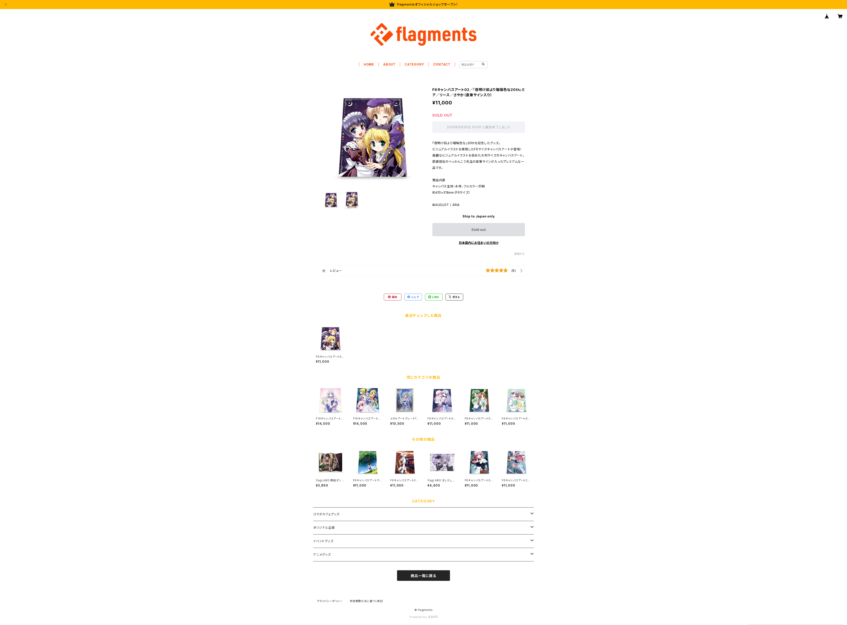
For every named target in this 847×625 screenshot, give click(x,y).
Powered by (418, 617)
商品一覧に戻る (423, 576)
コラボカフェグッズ (326, 514)
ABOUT (389, 64)
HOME (369, 64)
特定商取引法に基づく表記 (366, 601)
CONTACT (442, 64)
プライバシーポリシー (330, 601)
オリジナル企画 (324, 527)
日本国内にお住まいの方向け (478, 243)
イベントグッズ (323, 541)
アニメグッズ (322, 554)
